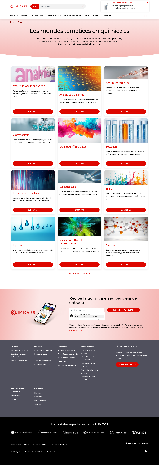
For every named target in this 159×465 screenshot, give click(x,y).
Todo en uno (39, 404)
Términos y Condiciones (33, 451)
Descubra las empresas (43, 350)
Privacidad (51, 451)
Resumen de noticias (19, 360)
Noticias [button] (14, 16)
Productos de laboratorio (68, 354)
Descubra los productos (67, 350)
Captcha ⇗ (99, 319)
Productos (38, 396)
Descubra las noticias (19, 350)
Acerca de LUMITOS (40, 444)
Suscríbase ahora (127, 364)
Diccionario (15, 395)
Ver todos (74, 330)
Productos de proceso (66, 358)
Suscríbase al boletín (123, 310)
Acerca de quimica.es (60, 444)
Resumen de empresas (43, 364)
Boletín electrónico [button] (101, 16)
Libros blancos (40, 400)
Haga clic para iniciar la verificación (89, 316)
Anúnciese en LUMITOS (20, 444)
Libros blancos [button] (53, 16)
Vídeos (13, 399)
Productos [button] (37, 16)
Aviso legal (15, 451)
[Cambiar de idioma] (145, 16)
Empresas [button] (25, 16)
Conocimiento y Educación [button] (76, 16)
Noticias (37, 393)
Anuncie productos (65, 361)
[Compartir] (139, 16)
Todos (34, 6)
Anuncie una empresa (42, 360)
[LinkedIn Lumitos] (146, 451)
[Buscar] (83, 6)
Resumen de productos (67, 365)
